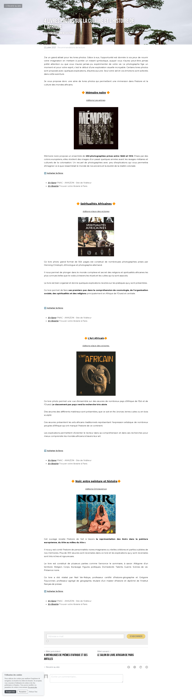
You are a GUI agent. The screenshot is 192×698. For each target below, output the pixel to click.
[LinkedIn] (140, 667)
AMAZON (69, 183)
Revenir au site (14, 6)
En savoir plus (32, 687)
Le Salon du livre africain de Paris (115, 655)
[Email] (146, 667)
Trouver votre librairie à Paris (73, 186)
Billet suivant (103, 651)
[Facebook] (128, 667)
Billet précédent (53, 651)
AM (66, 460)
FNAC (60, 183)
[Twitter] (134, 667)
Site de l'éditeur (83, 183)
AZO (70, 460)
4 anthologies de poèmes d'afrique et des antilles (66, 657)
